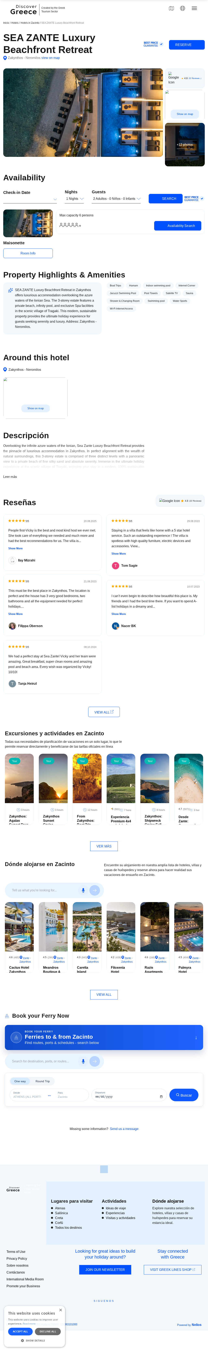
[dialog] (34, 1326)
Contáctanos (15, 1272)
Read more (29, 1323)
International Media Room (25, 1279)
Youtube (108, 1310)
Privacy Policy (16, 1258)
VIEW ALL (102, 712)
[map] (171, 8)
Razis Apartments (154, 970)
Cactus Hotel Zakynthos (19, 970)
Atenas (60, 1208)
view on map (50, 58)
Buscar (186, 1095)
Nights (71, 192)
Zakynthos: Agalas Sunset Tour (18, 821)
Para (60, 1093)
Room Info (28, 253)
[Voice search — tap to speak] (83, 890)
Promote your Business (23, 1286)
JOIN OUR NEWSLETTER (105, 1269)
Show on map (185, 114)
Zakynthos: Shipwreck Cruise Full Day (153, 823)
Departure (100, 1093)
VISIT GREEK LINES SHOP (171, 1269)
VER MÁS (104, 846)
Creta (59, 1218)
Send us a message (124, 1129)
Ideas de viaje (116, 1208)
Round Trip (43, 1081)
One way (20, 1081)
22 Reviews (194, 78)
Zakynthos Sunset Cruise (51, 821)
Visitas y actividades (120, 1218)
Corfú (59, 1223)
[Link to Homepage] (24, 16)
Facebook (85, 1310)
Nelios (197, 1325)
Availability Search (181, 225)
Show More (15, 548)
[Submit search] (94, 890)
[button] (34, 1340)
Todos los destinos (68, 1227)
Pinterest (115, 1310)
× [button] (60, 1310)
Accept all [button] (20, 1331)
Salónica (61, 1213)
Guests (99, 192)
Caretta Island (82, 970)
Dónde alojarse (168, 1201)
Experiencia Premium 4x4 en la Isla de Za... (121, 823)
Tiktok (122, 1308)
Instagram (92, 1310)
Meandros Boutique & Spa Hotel (52, 972)
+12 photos (185, 144)
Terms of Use (15, 1251)
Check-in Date (16, 192)
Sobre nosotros (17, 1265)
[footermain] (104, 1169)
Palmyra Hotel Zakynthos (187, 972)
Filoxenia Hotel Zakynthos (119, 972)
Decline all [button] (48, 1331)
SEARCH (168, 198)
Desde (16, 1093)
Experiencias (115, 1213)
